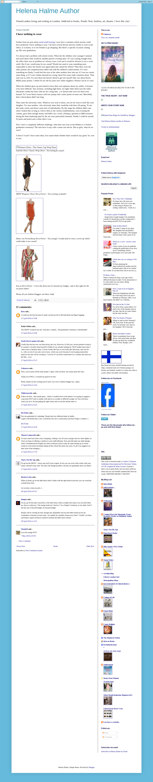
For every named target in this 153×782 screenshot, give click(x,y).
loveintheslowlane (110, 645)
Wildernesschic (26, 393)
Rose (23, 311)
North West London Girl (30, 341)
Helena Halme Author (48, 11)
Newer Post (21, 546)
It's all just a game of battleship (115, 214)
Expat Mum (108, 611)
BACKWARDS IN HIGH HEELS (116, 584)
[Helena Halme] (108, 406)
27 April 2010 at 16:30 (29, 427)
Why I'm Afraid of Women (122, 318)
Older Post (90, 546)
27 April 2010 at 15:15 (29, 360)
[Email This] (39, 300)
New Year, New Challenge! (122, 199)
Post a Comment (24, 541)
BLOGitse (25, 413)
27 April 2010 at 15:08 (29, 318)
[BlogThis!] (41, 300)
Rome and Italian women (121, 334)
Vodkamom (107, 501)
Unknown (27, 300)
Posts (106, 733)
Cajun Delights (109, 624)
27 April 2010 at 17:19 (29, 452)
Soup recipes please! (120, 226)
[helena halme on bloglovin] (111, 178)
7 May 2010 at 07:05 (28, 536)
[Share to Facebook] (45, 300)
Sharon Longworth (28, 435)
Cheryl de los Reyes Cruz (113, 709)
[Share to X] (43, 300)
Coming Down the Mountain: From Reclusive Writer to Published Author (117, 515)
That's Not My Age (28, 460)
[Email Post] (35, 300)
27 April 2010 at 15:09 (29, 333)
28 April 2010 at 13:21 (29, 521)
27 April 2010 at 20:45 (29, 469)
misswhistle (107, 484)
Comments (108, 737)
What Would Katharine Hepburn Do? (117, 695)
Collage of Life (109, 597)
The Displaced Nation (111, 638)
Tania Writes (108, 560)
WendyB (24, 529)
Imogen (24, 499)
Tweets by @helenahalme (110, 127)
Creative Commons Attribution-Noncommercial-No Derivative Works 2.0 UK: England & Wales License (118, 463)
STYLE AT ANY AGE (112, 651)
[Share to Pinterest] (48, 300)
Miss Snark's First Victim (113, 547)
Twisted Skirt (108, 682)
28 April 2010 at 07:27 (29, 491)
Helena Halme (105, 382)
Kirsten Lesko (26, 477)
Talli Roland (108, 665)
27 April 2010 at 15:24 (29, 385)
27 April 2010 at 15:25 (29, 405)
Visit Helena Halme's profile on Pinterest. (115, 121)
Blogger (91, 767)
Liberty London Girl (111, 577)
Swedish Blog (108, 573)
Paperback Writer (110, 533)
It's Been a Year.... (109, 275)
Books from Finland (111, 678)
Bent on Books (109, 641)
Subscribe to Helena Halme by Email (114, 751)
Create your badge (106, 409)
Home (55, 546)
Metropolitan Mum (110, 580)
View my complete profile (110, 38)
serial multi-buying (47, 42)
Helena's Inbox (106, 161)
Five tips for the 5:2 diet (121, 304)
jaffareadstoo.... (109, 487)
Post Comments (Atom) (34, 550)
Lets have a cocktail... (111, 722)
